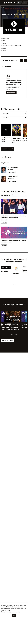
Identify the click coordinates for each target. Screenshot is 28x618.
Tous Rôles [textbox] (5, 117)
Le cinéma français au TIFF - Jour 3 (13, 241)
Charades (15, 274)
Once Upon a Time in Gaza (16, 139)
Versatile (4, 271)
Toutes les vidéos (7, 340)
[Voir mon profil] (25, 2)
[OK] (14, 615)
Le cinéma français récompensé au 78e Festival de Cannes (13, 217)
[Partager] (21, 60)
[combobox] (14, 113)
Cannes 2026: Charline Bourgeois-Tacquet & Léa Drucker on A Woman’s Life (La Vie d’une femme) (10, 326)
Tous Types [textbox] (6, 113)
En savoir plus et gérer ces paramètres (11, 612)
